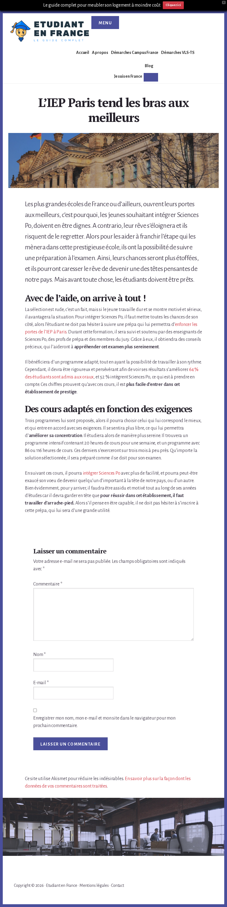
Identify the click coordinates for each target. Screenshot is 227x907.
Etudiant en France (61, 885)
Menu (105, 23)
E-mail (40, 682)
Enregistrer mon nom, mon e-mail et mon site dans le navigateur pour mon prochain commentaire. (104, 722)
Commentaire (47, 584)
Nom (39, 654)
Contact (117, 885)
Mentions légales (94, 885)
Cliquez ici (173, 5)
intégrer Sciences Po (101, 473)
